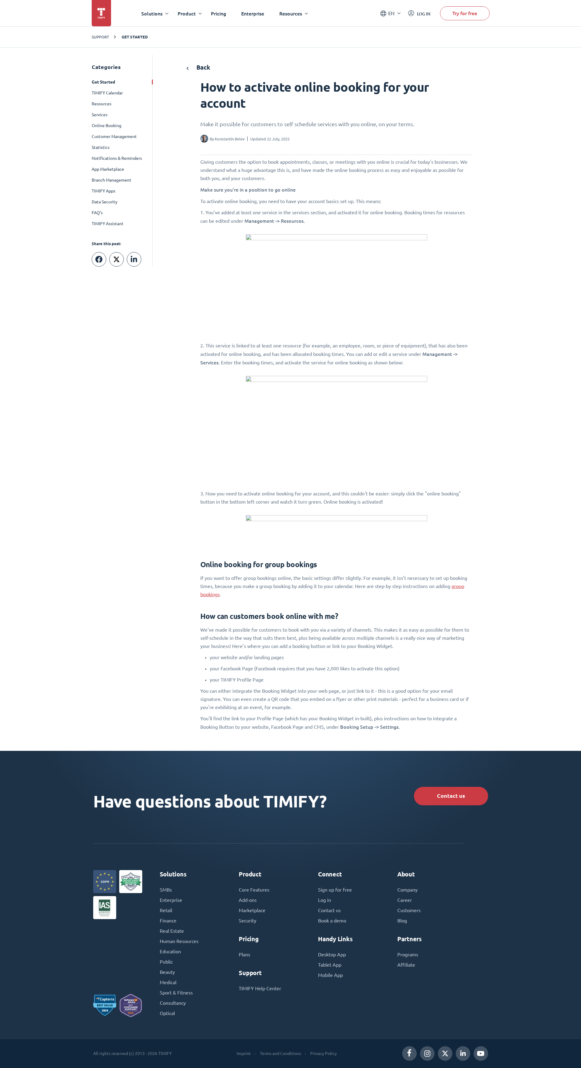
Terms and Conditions (280, 1053)
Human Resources (179, 941)
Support (100, 37)
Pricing (218, 13)
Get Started (135, 37)
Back (202, 67)
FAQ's (97, 212)
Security (247, 920)
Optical (167, 1013)
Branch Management (111, 180)
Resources (101, 103)
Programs (407, 954)
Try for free (464, 13)
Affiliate (406, 965)
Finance (168, 920)
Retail (166, 910)
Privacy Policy (323, 1053)
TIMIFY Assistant (107, 223)
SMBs (166, 889)
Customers (409, 910)
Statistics (101, 147)
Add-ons (248, 900)
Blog (402, 920)
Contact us (451, 796)
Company (407, 889)
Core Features (254, 889)
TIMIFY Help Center (260, 988)
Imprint (244, 1053)
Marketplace (252, 910)
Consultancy (173, 1003)
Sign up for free (335, 889)
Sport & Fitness (176, 992)
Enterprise (252, 13)
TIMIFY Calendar (107, 92)
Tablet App (329, 965)
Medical (168, 982)
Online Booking (106, 125)
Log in (324, 900)
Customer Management (114, 136)
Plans (244, 954)
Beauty (167, 972)
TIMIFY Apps (103, 191)
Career (404, 900)
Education (170, 951)
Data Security (104, 201)
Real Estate (172, 931)
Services (99, 114)
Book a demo (332, 920)
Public (166, 961)
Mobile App (330, 975)
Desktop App (332, 954)
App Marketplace (108, 169)
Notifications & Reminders (117, 158)
